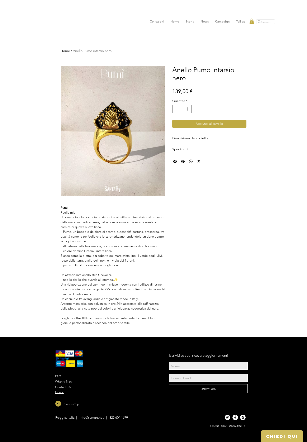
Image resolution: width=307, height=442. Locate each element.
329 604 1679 (118, 417)
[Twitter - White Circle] (227, 417)
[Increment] (188, 109)
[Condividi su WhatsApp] (190, 161)
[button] (251, 21)
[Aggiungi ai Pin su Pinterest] (182, 161)
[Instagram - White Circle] (243, 417)
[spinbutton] (182, 109)
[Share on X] (198, 161)
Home (65, 51)
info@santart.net (92, 417)
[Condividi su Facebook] (175, 161)
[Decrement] (176, 109)
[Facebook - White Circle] (235, 417)
